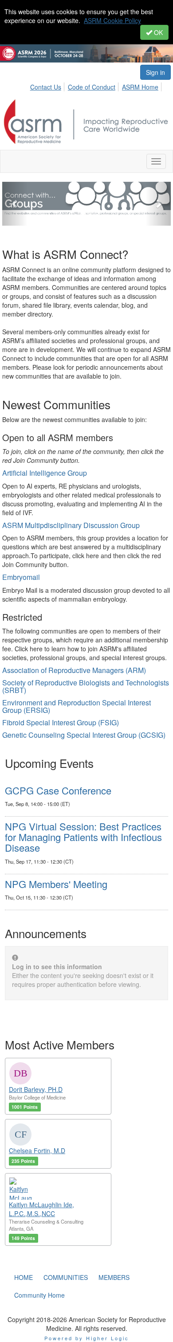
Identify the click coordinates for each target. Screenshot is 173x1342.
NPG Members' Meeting (56, 884)
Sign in (155, 72)
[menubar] (100, 85)
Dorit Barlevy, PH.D (36, 1089)
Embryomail (21, 577)
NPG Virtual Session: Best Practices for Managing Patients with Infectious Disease (83, 836)
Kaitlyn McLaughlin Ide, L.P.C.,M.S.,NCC (41, 1209)
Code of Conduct (91, 86)
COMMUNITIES (65, 1277)
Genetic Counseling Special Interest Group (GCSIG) (83, 735)
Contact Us (45, 86)
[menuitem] (48, 85)
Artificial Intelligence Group (44, 473)
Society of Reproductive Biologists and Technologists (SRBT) (85, 686)
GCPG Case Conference (58, 790)
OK (157, 32)
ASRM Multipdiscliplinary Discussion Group (71, 525)
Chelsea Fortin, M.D (37, 1150)
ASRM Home (140, 86)
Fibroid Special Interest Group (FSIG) (60, 722)
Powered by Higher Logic (86, 1338)
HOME (23, 1277)
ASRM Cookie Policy (112, 20)
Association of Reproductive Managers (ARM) (74, 670)
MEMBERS (114, 1277)
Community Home (39, 1295)
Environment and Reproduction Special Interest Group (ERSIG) (76, 706)
